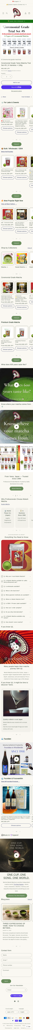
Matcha (3, 267)
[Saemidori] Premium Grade (20, 341)
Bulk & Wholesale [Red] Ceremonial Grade (7, 170)
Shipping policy (8, 1028)
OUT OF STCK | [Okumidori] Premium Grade (6, 342)
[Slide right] (20, 139)
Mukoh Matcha (9, 1023)
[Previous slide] (13, 495)
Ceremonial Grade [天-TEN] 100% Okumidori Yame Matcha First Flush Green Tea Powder (7, 297)
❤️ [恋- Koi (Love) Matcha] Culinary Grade (7, 121)
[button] (3, 13)
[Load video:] (16, 385)
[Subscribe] (25, 990)
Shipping (9, 70)
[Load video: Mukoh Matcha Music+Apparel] (16, 855)
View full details (26, 96)
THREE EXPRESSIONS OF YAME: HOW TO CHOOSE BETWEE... (14, 926)
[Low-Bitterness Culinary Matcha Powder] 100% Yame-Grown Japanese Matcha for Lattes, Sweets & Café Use (21, 123)
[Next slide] (20, 495)
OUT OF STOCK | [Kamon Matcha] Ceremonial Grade (19, 224)
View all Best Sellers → (9, 204)
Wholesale (16, 487)
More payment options (16, 91)
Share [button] (4, 96)
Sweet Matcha (20, 267)
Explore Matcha (5, 504)
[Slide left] (13, 139)
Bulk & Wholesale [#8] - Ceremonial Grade (21, 170)
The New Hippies (18, 884)
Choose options (8, 128)
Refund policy (10, 1025)
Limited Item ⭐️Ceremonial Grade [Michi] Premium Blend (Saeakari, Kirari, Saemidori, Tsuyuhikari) (21, 298)
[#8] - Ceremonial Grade (7, 222)
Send (6, 981)
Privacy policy (17, 1025)
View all (16, 144)
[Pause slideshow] (31, 495)
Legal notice (16, 1028)
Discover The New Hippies (16, 895)
